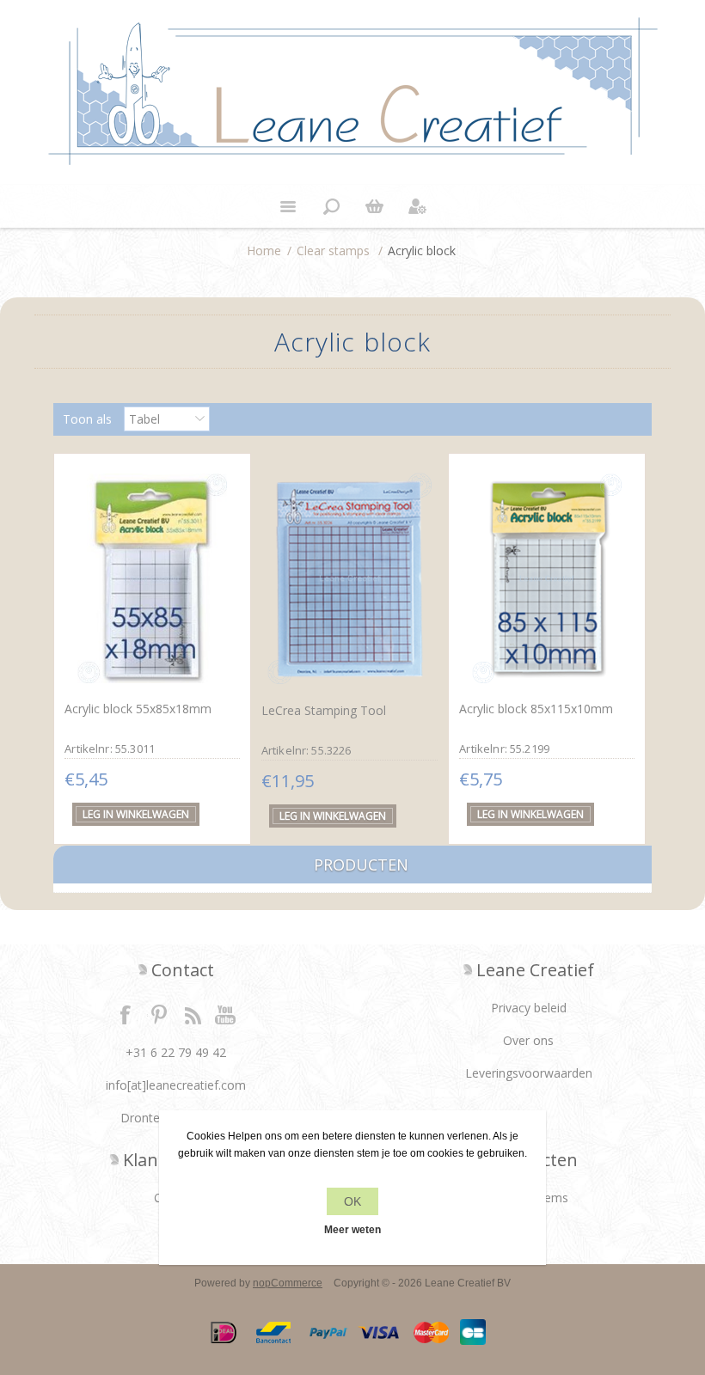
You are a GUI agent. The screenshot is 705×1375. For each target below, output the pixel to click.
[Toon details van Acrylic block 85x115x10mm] (546, 578)
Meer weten (352, 1230)
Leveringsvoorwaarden (528, 1073)
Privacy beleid (529, 1007)
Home (264, 250)
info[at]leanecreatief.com (176, 1085)
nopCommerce (287, 1283)
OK (352, 1201)
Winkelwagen (373, 206)
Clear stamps (333, 250)
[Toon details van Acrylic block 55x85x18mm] (151, 578)
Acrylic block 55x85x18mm (138, 708)
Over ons (528, 1040)
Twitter (159, 1014)
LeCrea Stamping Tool (323, 710)
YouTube (226, 1014)
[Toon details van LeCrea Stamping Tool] (349, 578)
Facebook (125, 1014)
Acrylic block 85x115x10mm (536, 708)
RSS (193, 1014)
